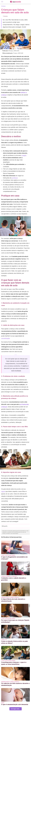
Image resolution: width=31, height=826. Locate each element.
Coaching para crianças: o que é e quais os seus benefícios (13, 663)
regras (3, 491)
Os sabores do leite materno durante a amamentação (15, 684)
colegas (23, 155)
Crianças (3, 6)
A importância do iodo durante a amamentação (13, 600)
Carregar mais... (15, 709)
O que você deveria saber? (8, 555)
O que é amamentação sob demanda (14, 704)
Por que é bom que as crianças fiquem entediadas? (15, 621)
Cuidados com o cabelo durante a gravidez (13, 579)
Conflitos (4, 639)
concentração (5, 338)
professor (15, 178)
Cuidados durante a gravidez (9, 576)
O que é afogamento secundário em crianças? (14, 558)
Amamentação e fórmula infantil (10, 597)
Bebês (2, 702)
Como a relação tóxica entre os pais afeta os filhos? (14, 642)
